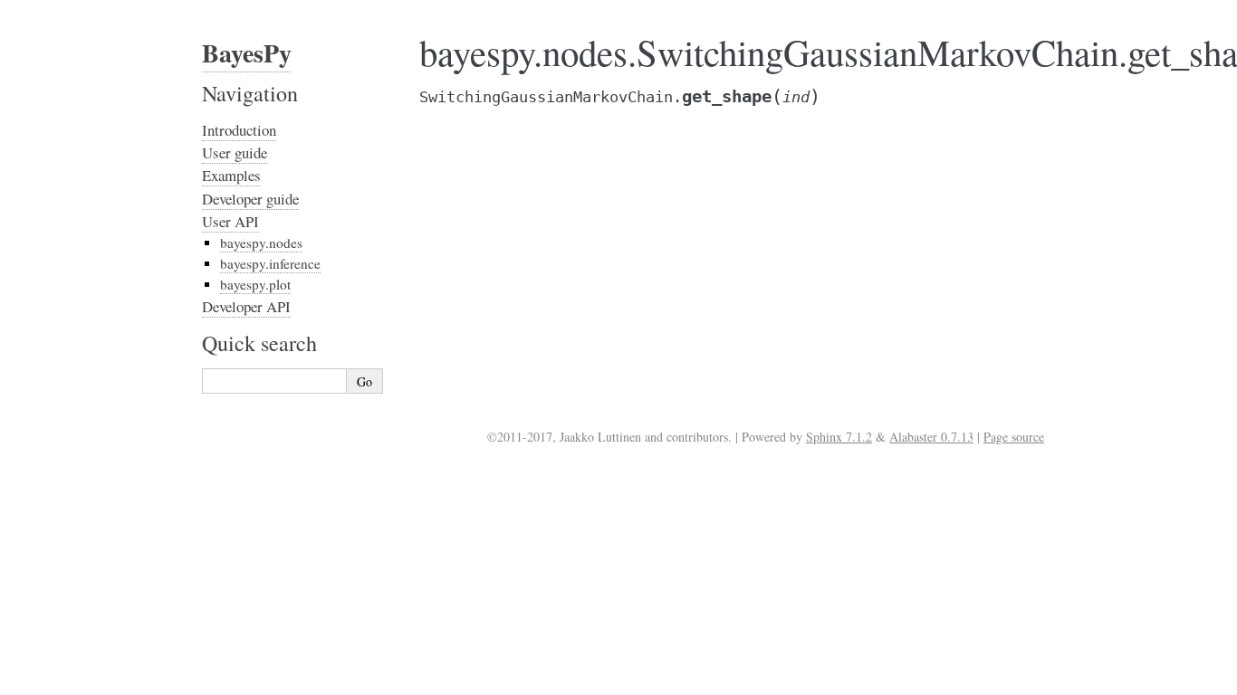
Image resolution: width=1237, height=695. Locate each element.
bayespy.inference (270, 263)
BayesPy (247, 52)
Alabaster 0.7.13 (931, 436)
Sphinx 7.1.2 (839, 436)
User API (230, 221)
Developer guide (250, 198)
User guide (234, 152)
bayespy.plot (255, 284)
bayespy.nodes (261, 242)
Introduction (239, 129)
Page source (1013, 436)
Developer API (246, 306)
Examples (231, 175)
